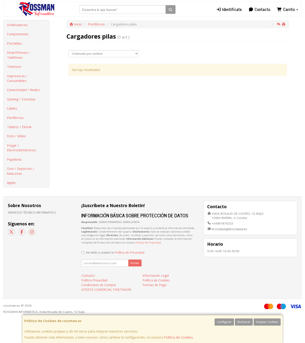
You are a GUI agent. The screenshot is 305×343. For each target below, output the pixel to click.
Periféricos (15, 117)
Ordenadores (17, 25)
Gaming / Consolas (21, 99)
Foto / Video (16, 136)
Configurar (224, 322)
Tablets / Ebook (19, 127)
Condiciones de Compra (98, 285)
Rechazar (243, 322)
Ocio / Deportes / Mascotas (20, 170)
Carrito (289, 9)
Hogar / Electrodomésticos (21, 147)
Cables (12, 108)
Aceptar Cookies (267, 322)
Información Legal (155, 275)
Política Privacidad (94, 280)
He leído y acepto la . (115, 252)
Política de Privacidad (148, 242)
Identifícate (231, 9)
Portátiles (14, 43)
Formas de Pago (154, 285)
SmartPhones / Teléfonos (18, 54)
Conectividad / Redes (23, 89)
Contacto (261, 9)
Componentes (18, 34)
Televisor (14, 66)
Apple (11, 182)
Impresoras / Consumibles (17, 78)
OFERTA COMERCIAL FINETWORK (106, 289)
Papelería (14, 159)
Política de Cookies (178, 337)
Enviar (135, 263)
